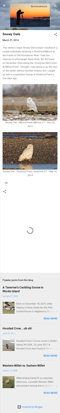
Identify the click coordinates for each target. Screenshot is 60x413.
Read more (50, 318)
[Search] (55, 6)
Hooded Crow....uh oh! (17, 328)
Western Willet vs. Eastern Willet (24, 365)
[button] (55, 35)
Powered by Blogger (32, 407)
